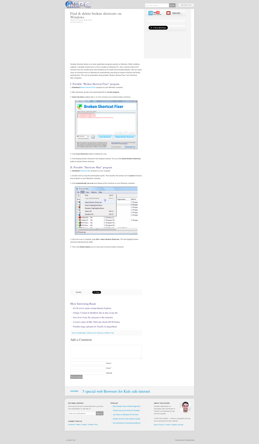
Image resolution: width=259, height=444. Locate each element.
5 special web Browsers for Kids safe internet (116, 391)
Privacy (161, 424)
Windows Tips (109, 333)
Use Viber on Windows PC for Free (125, 415)
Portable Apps (81, 333)
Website (109, 373)
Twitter (78, 424)
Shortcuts (100, 333)
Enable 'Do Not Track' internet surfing (126, 419)
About (156, 424)
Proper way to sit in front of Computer (126, 410)
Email (108, 368)
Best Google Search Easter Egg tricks (126, 406)
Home (74, 333)
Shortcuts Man (85, 171)
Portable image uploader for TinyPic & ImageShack (95, 326)
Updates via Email (177, 424)
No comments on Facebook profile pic (127, 423)
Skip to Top (71, 440)
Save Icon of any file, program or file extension (93, 317)
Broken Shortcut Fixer (88, 87)
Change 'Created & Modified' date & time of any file (95, 313)
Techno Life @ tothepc (85, 4)
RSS (96, 424)
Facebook (71, 424)
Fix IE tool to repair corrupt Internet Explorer (92, 308)
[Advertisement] (98, 43)
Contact (167, 424)
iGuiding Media (189, 440)
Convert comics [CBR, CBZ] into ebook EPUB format (96, 322)
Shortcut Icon (91, 333)
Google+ (84, 424)
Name (108, 363)
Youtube (90, 424)
